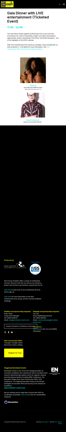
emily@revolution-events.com (19, 320)
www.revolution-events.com (14, 388)
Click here (7, 290)
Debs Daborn (45, 422)
